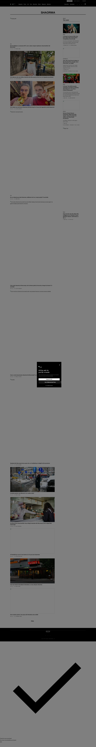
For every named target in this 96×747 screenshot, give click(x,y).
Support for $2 (49, 379)
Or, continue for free (49, 385)
